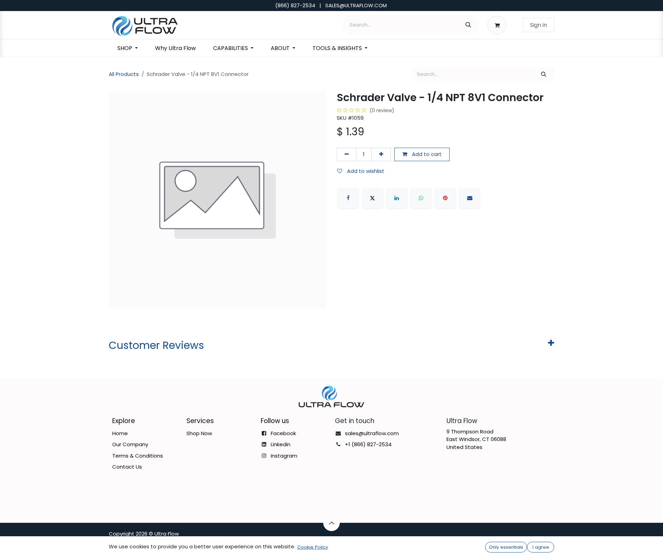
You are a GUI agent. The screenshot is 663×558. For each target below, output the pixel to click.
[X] (372, 198)
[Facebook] (348, 198)
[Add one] (381, 154)
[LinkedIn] (396, 198)
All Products (124, 74)
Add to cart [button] (426, 154)
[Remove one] (346, 154)
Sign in (538, 25)
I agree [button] (540, 547)
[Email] (469, 198)
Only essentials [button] (506, 547)
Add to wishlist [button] (365, 171)
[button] (331, 523)
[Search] (468, 25)
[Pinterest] (445, 198)
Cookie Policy (312, 547)
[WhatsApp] (421, 198)
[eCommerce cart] (499, 25)
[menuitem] (127, 48)
